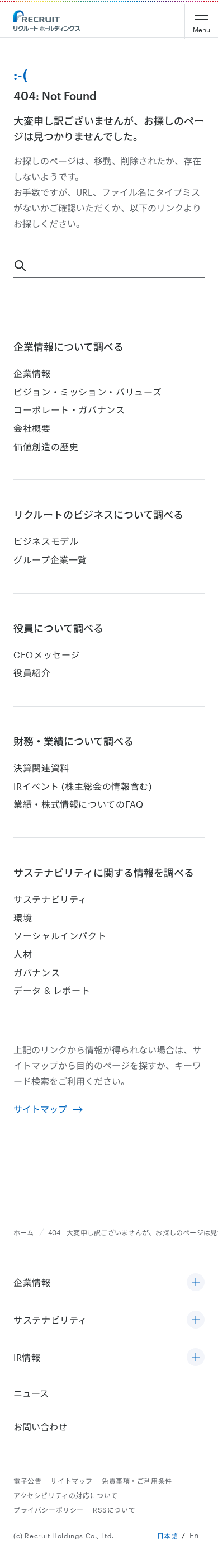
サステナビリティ (50, 899)
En (194, 1535)
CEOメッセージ (46, 654)
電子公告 (27, 1481)
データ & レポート (51, 990)
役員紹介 (32, 672)
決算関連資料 (41, 767)
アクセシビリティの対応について (65, 1495)
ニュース (31, 1393)
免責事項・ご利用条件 (137, 1481)
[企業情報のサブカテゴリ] (196, 1283)
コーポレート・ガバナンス (69, 409)
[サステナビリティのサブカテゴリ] (196, 1320)
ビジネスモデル (45, 541)
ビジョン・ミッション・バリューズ (87, 392)
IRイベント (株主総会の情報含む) (82, 786)
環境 (22, 917)
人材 (22, 954)
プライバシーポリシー (48, 1510)
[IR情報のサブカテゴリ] (196, 1358)
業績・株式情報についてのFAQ (78, 804)
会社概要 (32, 428)
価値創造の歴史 (45, 446)
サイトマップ (40, 1109)
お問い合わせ (40, 1426)
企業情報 (32, 373)
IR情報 (27, 1357)
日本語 (167, 1535)
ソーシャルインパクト (59, 935)
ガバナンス (36, 972)
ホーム (23, 1232)
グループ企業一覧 (50, 559)
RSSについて (114, 1510)
